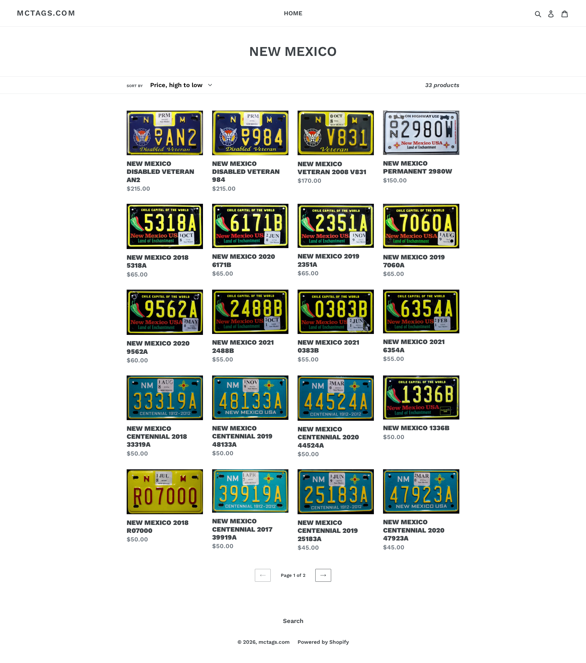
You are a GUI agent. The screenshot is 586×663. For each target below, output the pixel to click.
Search (293, 621)
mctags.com (46, 13)
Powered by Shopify (323, 642)
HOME (293, 13)
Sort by (135, 86)
